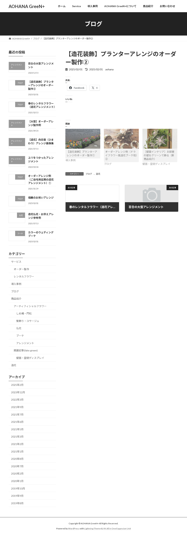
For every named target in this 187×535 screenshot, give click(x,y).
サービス (16, 261)
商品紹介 (16, 298)
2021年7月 (17, 414)
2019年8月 (17, 503)
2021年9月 (17, 407)
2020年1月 (17, 481)
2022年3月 (17, 399)
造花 (98, 174)
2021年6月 (17, 421)
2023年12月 (18, 392)
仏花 (18, 328)
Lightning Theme (92, 528)
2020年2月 (17, 473)
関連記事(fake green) (26, 350)
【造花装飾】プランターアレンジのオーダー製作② (41, 85)
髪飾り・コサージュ (27, 320)
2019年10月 (18, 488)
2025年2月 (17, 384)
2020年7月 (17, 466)
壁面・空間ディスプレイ (30, 357)
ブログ (88, 174)
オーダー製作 (21, 269)
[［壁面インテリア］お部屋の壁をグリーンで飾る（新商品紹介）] (159, 139)
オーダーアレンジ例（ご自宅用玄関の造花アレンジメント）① (41, 179)
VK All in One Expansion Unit (117, 528)
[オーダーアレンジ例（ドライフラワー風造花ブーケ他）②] (121, 139)
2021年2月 (17, 444)
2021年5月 (17, 429)
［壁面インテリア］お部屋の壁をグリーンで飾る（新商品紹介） (159, 155)
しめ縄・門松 (24, 313)
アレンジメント (25, 343)
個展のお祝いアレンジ (41, 197)
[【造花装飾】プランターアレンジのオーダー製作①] (82, 139)
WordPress (73, 528)
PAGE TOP (179, 515)
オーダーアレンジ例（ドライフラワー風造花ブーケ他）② (121, 155)
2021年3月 (17, 436)
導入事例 (16, 283)
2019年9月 (17, 495)
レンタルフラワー (24, 276)
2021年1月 (17, 451)
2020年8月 (17, 458)
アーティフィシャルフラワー (30, 306)
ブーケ (20, 335)
